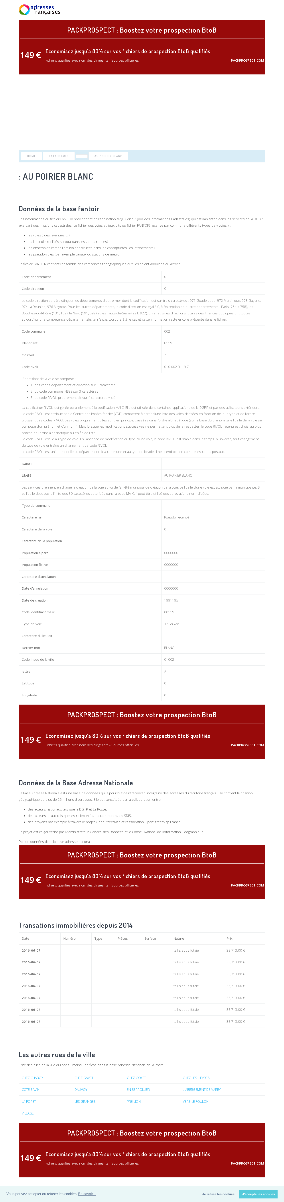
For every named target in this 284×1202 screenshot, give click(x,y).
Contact (258, 10)
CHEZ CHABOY (32, 1077)
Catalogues (59, 156)
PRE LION (134, 1101)
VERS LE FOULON (196, 1101)
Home (31, 156)
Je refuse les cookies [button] (218, 1194)
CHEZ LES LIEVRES (196, 1077)
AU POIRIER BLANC (108, 156)
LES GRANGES (85, 1101)
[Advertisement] (142, 112)
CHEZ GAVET (84, 1077)
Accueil (196, 10)
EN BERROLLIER (138, 1089)
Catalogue (237, 10)
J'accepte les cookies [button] (258, 1194)
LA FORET (29, 1101)
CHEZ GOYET (136, 1077)
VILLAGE (28, 1113)
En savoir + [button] (87, 1194)
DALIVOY (81, 1089)
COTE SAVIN (30, 1089)
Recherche (215, 10)
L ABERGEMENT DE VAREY (202, 1089)
